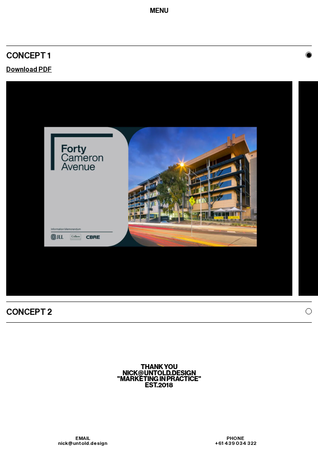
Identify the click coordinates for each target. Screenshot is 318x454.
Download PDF (29, 69)
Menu (159, 10)
